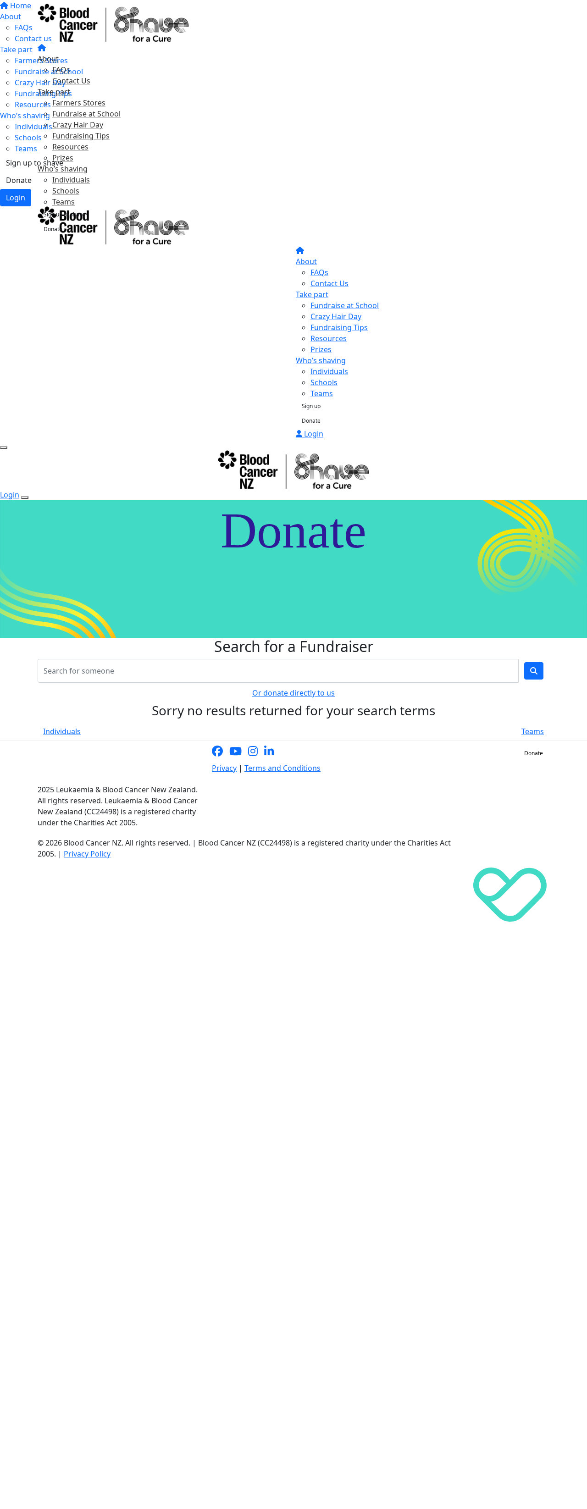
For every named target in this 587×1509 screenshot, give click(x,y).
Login (312, 434)
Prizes (62, 158)
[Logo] (113, 22)
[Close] (24, 497)
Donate (53, 229)
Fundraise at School (86, 114)
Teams (63, 202)
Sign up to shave (64, 214)
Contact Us (71, 81)
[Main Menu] (3, 447)
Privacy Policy (87, 854)
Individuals (71, 180)
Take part (54, 92)
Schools (65, 191)
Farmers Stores (78, 103)
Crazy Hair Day (77, 125)
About (48, 59)
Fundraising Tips (81, 136)
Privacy (224, 768)
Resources (70, 147)
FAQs (61, 70)
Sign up (311, 406)
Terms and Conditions (282, 768)
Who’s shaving (63, 169)
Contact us (495, 753)
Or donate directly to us (293, 693)
